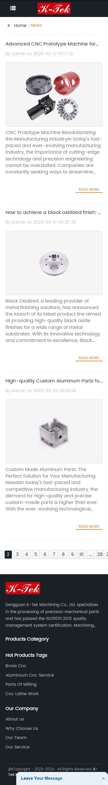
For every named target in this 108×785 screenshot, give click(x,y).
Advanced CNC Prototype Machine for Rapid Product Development (51, 47)
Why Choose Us (22, 728)
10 (81, 554)
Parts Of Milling (21, 684)
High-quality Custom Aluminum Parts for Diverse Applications (53, 384)
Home (20, 25)
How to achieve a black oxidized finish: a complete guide (53, 216)
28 (100, 554)
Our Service (18, 747)
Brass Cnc (16, 666)
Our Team (16, 737)
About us (15, 719)
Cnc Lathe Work (22, 694)
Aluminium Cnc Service (30, 675)
